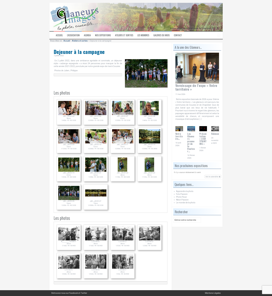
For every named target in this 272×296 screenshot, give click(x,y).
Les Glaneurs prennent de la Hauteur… (191, 142)
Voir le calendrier (212, 176)
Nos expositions (103, 35)
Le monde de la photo (185, 202)
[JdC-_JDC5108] (149, 114)
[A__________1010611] (68, 240)
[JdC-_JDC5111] (122, 143)
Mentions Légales (213, 293)
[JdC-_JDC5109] (68, 143)
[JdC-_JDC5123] (149, 171)
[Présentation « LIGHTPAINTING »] (203, 128)
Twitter (84, 293)
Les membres (143, 35)
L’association (73, 35)
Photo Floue (181, 197)
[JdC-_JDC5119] (68, 171)
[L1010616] (95, 268)
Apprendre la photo (184, 191)
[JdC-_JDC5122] (122, 171)
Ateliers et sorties (124, 35)
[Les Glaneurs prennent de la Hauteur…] (191, 128)
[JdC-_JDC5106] (95, 114)
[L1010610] (95, 240)
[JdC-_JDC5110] (95, 143)
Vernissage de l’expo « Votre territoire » (196, 87)
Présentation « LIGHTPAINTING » (203, 138)
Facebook (73, 293)
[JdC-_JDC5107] (122, 114)
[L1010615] (68, 268)
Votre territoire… (179, 136)
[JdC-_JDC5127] (95, 199)
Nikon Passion (182, 200)
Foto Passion (182, 194)
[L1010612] (122, 240)
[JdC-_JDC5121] (95, 171)
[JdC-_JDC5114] (149, 143)
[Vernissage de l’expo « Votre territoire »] (197, 68)
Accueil (59, 35)
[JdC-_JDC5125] (68, 199)
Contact (178, 35)
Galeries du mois (161, 35)
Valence (215, 133)
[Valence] (215, 128)
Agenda (87, 35)
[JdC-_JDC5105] (68, 114)
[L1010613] (149, 240)
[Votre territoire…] (179, 128)
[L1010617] (122, 268)
